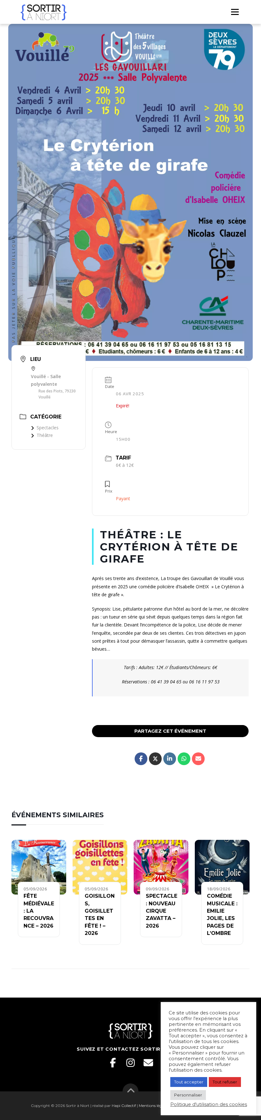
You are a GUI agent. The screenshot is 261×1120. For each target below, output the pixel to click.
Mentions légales (154, 1105)
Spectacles (48, 428)
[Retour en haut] (130, 1091)
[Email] (148, 1063)
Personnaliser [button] (188, 1094)
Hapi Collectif (124, 1105)
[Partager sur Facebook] (141, 758)
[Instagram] (130, 1063)
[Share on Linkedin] (169, 758)
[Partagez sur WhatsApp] (184, 758)
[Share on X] (155, 758)
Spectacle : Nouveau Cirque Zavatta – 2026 (161, 911)
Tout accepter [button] (188, 1081)
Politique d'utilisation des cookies (208, 1104)
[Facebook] (112, 1063)
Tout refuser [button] (225, 1081)
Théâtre (45, 435)
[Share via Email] (198, 758)
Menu (234, 11)
